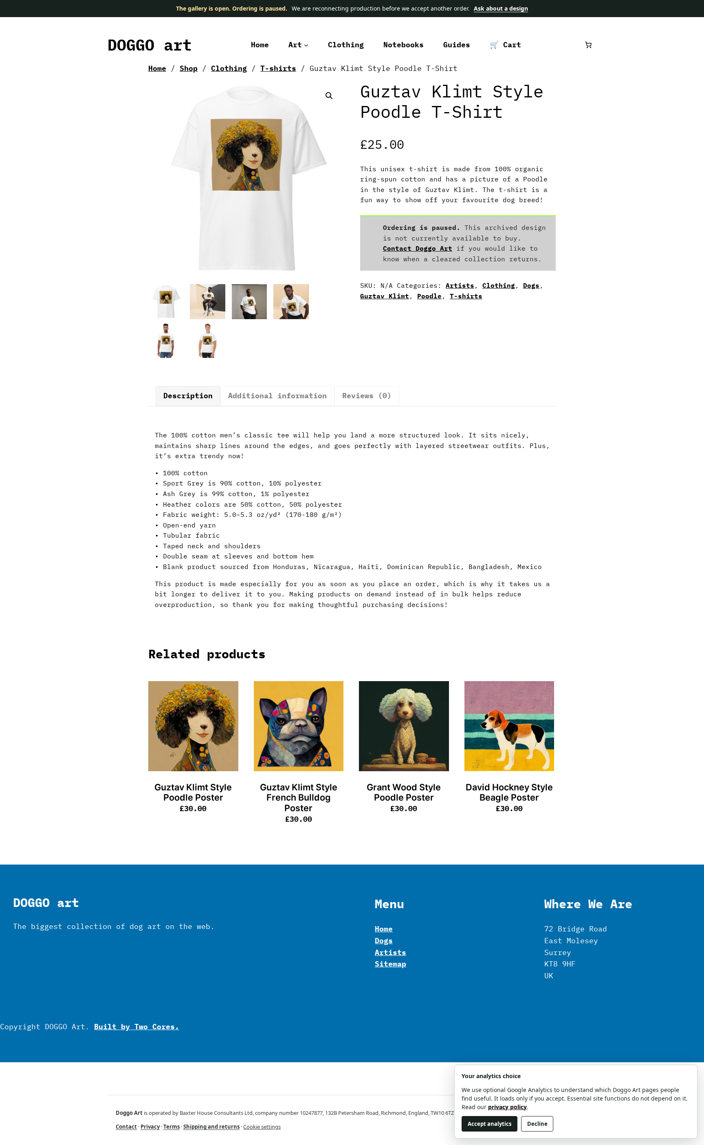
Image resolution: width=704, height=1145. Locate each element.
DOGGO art (150, 45)
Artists (460, 285)
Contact (126, 1126)
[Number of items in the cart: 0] (588, 45)
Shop (189, 68)
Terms (171, 1126)
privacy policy (507, 1107)
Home (157, 68)
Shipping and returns (211, 1126)
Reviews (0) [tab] (367, 395)
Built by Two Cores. (136, 1026)
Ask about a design (501, 8)
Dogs (531, 285)
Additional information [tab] (277, 395)
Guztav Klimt (384, 296)
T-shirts (278, 68)
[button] (329, 95)
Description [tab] (188, 395)
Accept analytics (489, 1123)
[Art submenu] (306, 45)
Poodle (429, 296)
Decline (537, 1123)
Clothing (229, 68)
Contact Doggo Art (417, 248)
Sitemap (390, 964)
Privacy (150, 1126)
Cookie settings (262, 1126)
